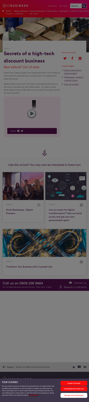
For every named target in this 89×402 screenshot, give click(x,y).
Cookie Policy (33, 395)
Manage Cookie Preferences (73, 395)
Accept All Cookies (73, 383)
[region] (44, 390)
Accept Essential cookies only (74, 388)
